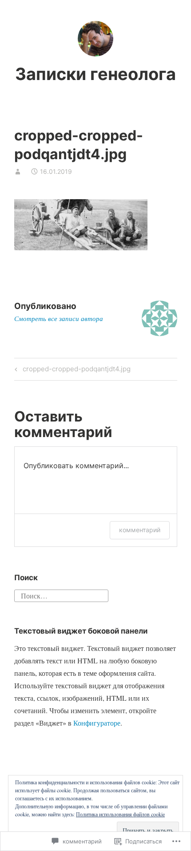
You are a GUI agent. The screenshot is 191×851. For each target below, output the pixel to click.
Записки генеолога (95, 74)
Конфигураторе (96, 722)
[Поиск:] (61, 594)
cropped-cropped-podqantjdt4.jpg (71, 370)
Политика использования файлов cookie (120, 814)
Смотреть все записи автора (58, 318)
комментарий (139, 530)
